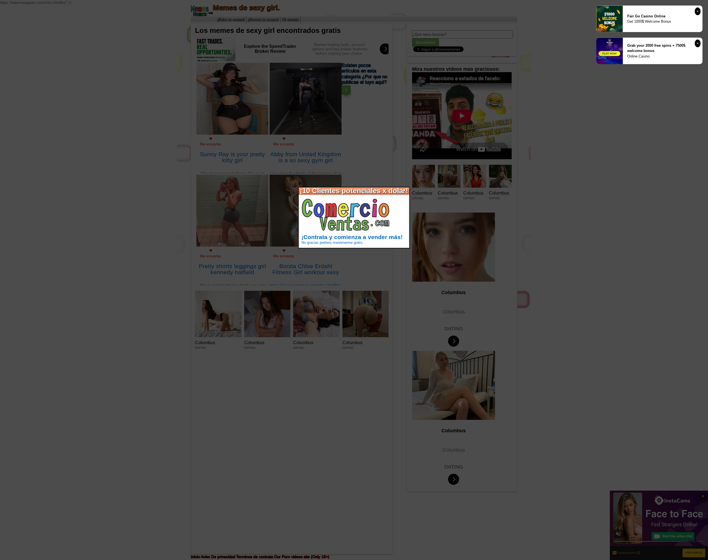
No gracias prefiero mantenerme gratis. (332, 242)
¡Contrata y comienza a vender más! (352, 237)
